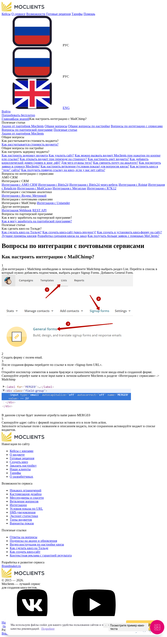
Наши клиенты (20, 469)
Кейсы (6, 14)
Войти (6, 111)
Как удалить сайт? (61, 155)
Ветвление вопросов (24, 501)
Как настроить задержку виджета (25, 155)
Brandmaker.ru (11, 566)
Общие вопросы (56, 126)
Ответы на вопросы (23, 537)
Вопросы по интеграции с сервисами (137, 126)
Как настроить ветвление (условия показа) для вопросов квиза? (85, 166)
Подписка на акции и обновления (33, 540)
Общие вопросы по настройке (89, 126)
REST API (39, 210)
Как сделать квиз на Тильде (29, 548)
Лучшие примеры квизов (19, 236)
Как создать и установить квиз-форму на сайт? (129, 232)
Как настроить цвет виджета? (108, 159)
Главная (7, 119)
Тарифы (77, 14)
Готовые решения (58, 14)
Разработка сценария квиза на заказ (62, 236)
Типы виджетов (21, 519)
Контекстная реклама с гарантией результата (41, 555)
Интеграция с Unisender (53, 203)
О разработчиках (21, 476)
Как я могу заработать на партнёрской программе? (37, 221)
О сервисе (18, 14)
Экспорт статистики (24, 516)
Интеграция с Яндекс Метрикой (24, 195)
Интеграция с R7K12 (101, 188)
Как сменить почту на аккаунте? (115, 162)
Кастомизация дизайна (26, 494)
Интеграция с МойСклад (34, 188)
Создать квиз (19, 462)
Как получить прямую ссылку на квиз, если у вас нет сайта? (63, 170)
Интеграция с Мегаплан (69, 188)
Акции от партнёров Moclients (23, 126)
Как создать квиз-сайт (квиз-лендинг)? (69, 232)
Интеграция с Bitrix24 (53, 184)
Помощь (89, 14)
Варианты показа (22, 523)
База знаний (21, 119)
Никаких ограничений (25, 490)
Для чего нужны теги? (76, 162)
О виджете (17, 454)
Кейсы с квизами (21, 451)
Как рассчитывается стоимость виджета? (30, 144)
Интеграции (18, 505)
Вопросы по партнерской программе (27, 130)
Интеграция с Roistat (133, 184)
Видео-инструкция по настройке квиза (37, 544)
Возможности (35, 14)
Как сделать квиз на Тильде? (22, 232)
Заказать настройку (23, 465)
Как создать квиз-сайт (25, 551)
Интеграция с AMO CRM (19, 184)
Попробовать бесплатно (18, 115)
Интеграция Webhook (17, 210)
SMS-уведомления (22, 512)
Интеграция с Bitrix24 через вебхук (93, 184)
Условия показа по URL (26, 508)
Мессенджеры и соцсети (27, 497)
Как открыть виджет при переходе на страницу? (53, 159)
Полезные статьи (65, 130)
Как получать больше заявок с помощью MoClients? (123, 236)
